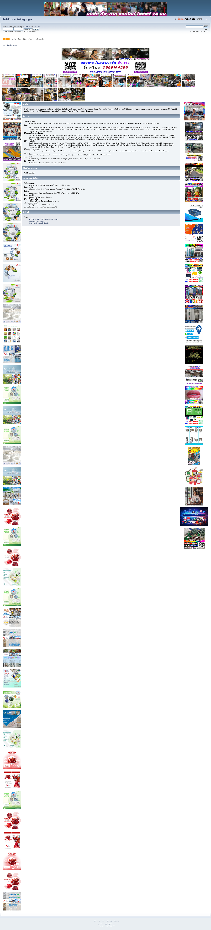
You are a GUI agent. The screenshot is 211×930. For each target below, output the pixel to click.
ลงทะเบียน (36, 27)
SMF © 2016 (41, 219)
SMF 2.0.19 (32, 219)
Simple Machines (52, 219)
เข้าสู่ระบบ (27, 27)
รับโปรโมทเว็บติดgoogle (17, 19)
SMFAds (31, 221)
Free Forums (40, 221)
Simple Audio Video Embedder (39, 223)
